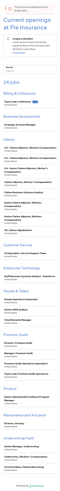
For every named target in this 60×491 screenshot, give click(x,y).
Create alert (19, 52)
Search (9, 67)
